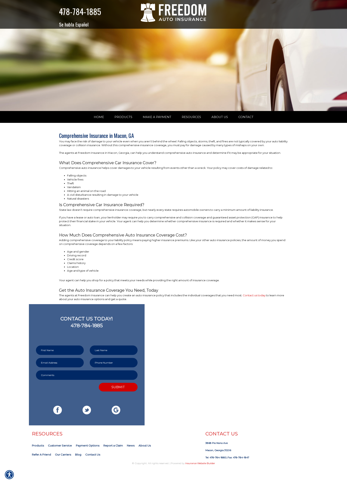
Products (38, 445)
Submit (118, 387)
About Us (145, 445)
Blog (78, 454)
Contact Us (92, 454)
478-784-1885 (80, 11)
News (131, 445)
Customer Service (60, 445)
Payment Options (87, 445)
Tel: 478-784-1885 (215, 457)
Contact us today (254, 295)
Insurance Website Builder (200, 463)
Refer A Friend (41, 454)
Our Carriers (63, 454)
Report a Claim (113, 445)
